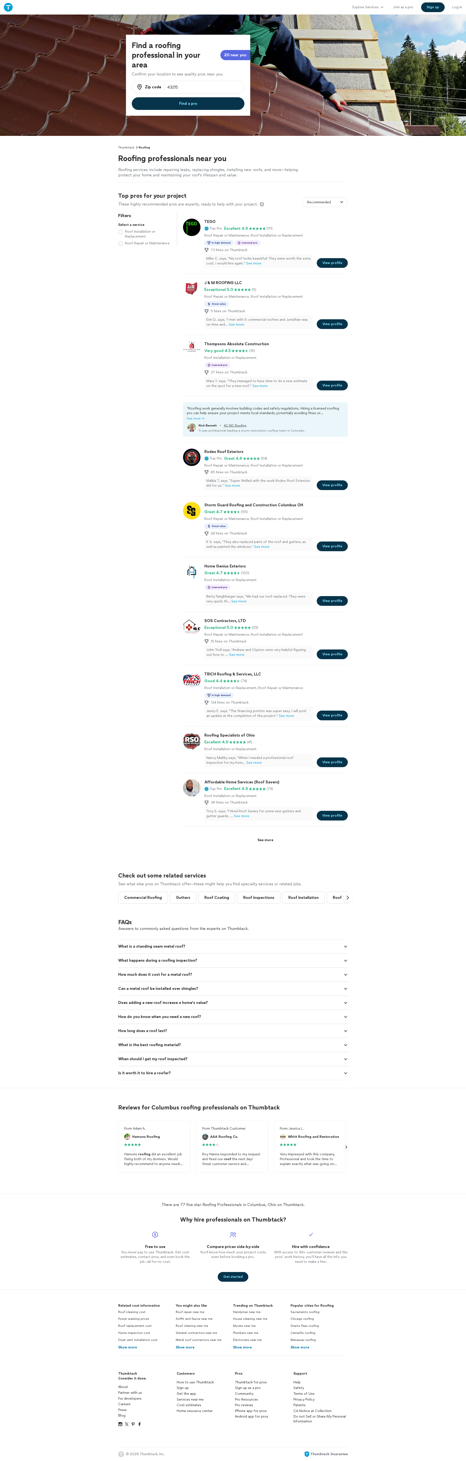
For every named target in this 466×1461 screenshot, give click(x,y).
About (123, 1387)
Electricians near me (247, 1340)
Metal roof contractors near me (198, 1340)
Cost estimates (189, 1405)
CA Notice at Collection (312, 1411)
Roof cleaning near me (192, 1326)
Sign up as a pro (248, 1388)
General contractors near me (196, 1333)
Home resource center (195, 1411)
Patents (299, 1405)
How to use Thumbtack (195, 1382)
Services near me (190, 1399)
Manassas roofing (303, 1340)
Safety (298, 1388)
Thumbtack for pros (251, 1382)
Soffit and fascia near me (194, 1319)
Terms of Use (304, 1394)
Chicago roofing (302, 1319)
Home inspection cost (134, 1333)
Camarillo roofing (303, 1333)
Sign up (183, 1388)
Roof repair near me (190, 1312)
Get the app (186, 1394)
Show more (127, 1347)
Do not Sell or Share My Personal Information (319, 1418)
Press (122, 1410)
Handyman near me (246, 1312)
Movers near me (244, 1326)
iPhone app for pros (251, 1411)
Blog (121, 1415)
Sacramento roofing (305, 1312)
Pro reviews (244, 1405)
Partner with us (130, 1393)
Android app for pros (251, 1416)
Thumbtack (126, 147)
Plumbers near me (245, 1333)
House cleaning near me (250, 1319)
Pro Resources (246, 1399)
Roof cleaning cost (132, 1312)
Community (244, 1394)
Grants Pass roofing (305, 1326)
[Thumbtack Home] (8, 7)
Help (297, 1382)
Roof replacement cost (135, 1326)
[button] (213, 228)
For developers (129, 1398)
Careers (124, 1404)
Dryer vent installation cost (138, 1340)
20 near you (235, 55)
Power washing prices (133, 1319)
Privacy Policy (304, 1399)
